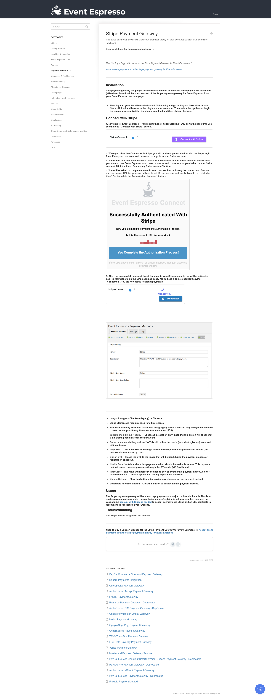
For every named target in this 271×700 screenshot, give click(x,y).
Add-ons (54, 64)
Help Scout (216, 693)
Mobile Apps (56, 119)
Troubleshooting (58, 81)
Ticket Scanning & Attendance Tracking (69, 130)
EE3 (53, 147)
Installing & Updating (60, 54)
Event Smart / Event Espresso (186, 693)
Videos (54, 43)
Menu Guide (56, 108)
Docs (215, 14)
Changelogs (56, 92)
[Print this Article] (211, 33)
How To (54, 103)
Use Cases (56, 136)
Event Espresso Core (60, 59)
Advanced (55, 141)
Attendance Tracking (60, 86)
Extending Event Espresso (63, 97)
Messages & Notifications (62, 75)
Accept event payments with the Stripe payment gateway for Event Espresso (159, 531)
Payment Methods (60, 70)
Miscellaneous (57, 114)
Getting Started (58, 48)
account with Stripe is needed (136, 501)
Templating (56, 125)
